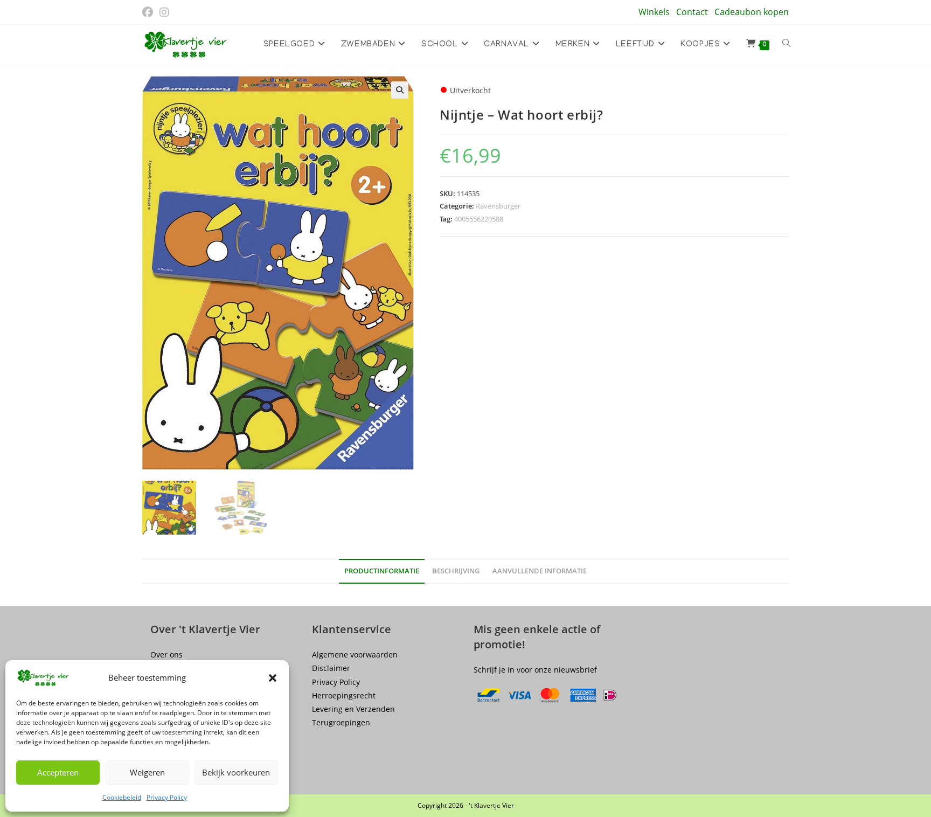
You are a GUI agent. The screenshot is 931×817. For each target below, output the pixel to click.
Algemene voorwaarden (355, 654)
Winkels (654, 12)
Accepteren (58, 772)
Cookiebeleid (121, 797)
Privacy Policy (167, 797)
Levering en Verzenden (353, 709)
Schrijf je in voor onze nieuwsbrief (535, 669)
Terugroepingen (341, 722)
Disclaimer (331, 668)
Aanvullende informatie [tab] (539, 571)
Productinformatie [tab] (381, 571)
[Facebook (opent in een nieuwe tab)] (149, 12)
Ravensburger (498, 206)
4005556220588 (478, 219)
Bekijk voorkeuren (236, 772)
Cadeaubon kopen (751, 12)
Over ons (166, 654)
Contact (692, 12)
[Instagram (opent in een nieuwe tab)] (164, 12)
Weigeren (147, 772)
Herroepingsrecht (344, 695)
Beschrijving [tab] (456, 571)
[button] (272, 678)
